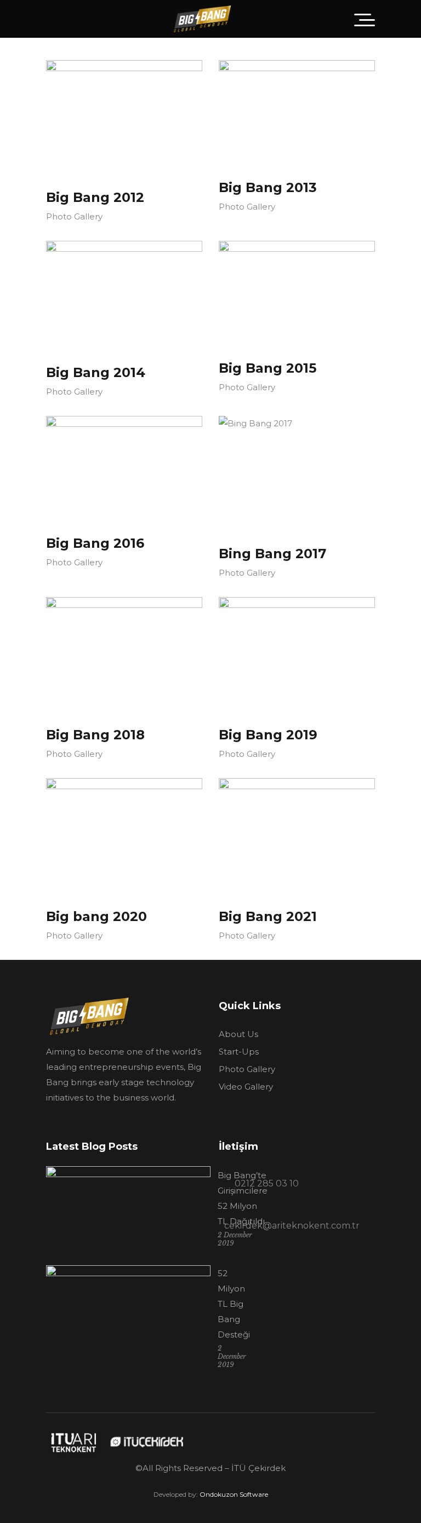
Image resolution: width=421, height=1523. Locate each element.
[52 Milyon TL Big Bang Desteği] (128, 1320)
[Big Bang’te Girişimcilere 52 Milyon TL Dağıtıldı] (128, 1210)
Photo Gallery (74, 216)
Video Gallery (246, 1086)
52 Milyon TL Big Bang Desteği (234, 1304)
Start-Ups (239, 1051)
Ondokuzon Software (234, 1494)
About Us (238, 1034)
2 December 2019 (232, 1356)
